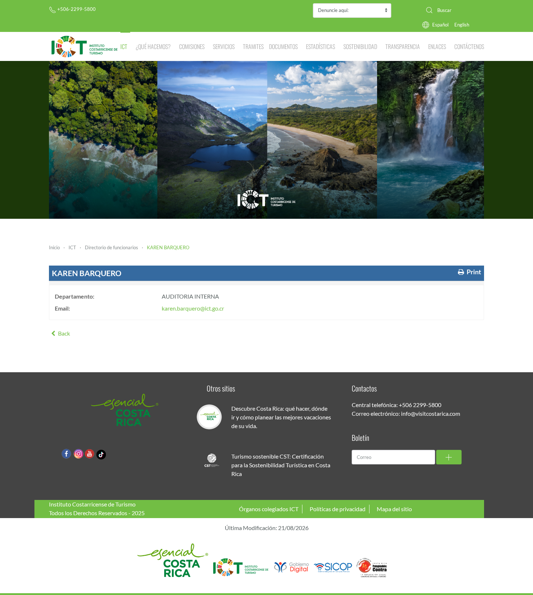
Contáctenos (469, 46)
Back (63, 333)
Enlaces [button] (437, 46)
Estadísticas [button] (320, 46)
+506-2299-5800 (76, 9)
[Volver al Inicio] (84, 46)
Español (440, 25)
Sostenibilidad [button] (360, 46)
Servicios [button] (224, 46)
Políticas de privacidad (337, 508)
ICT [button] (123, 46)
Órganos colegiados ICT (268, 508)
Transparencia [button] (402, 46)
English (461, 25)
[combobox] (452, 10)
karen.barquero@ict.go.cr (193, 308)
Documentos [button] (283, 46)
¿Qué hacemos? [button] (153, 46)
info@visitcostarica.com (430, 413)
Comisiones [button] (191, 46)
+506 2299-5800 (420, 404)
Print (473, 272)
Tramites (253, 46)
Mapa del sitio (394, 508)
